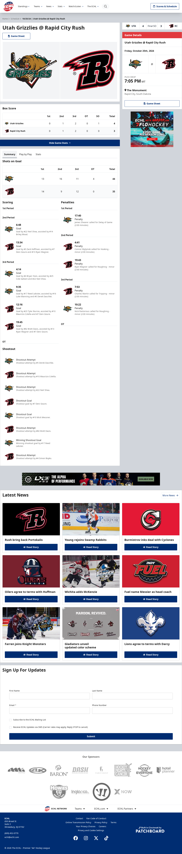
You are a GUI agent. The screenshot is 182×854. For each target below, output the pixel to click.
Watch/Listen (75, 6)
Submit (91, 736)
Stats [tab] (38, 154)
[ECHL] (8, 6)
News (48, 6)
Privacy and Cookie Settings (91, 830)
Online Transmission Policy (78, 822)
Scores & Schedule (166, 6)
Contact (79, 818)
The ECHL (91, 6)
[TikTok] (106, 838)
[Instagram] (86, 838)
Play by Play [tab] (25, 154)
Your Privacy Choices (85, 826)
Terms (113, 822)
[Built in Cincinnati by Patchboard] (150, 830)
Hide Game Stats (58, 142)
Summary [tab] (9, 154)
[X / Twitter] (96, 838)
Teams (37, 6)
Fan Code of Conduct (96, 818)
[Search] (105, 6)
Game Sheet (18, 36)
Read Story (32, 547)
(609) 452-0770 (11, 833)
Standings (23, 6)
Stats (60, 6)
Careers (102, 826)
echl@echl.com (12, 837)
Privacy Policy (101, 822)
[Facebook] (76, 838)
